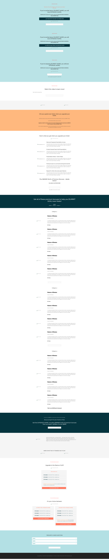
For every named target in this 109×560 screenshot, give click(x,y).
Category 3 (58, 205)
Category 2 (54, 205)
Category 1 (50, 205)
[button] (54, 538)
